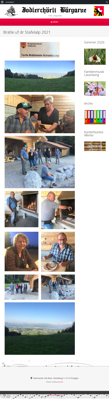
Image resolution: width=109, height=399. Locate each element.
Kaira (61, 382)
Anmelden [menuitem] (10, 2)
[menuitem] (2, 2)
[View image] (40, 76)
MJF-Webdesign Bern (54, 395)
